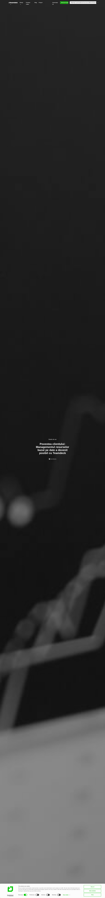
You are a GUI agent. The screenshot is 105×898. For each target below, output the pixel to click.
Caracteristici (13, 2)
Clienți (21, 2)
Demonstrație (64, 2)
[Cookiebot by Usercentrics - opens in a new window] (10, 896)
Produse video (28, 3)
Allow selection (92, 890)
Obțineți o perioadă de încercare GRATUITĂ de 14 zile (83, 2)
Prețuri (40, 2)
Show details (65, 894)
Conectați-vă (55, 3)
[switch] (37, 895)
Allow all (92, 886)
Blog (36, 2)
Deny (92, 894)
